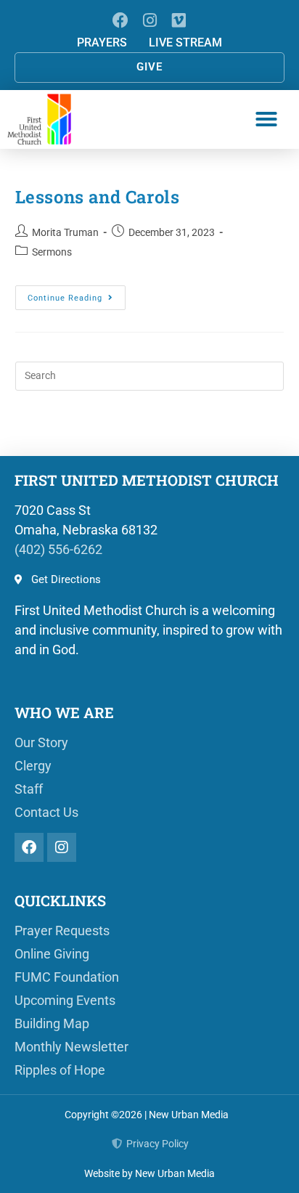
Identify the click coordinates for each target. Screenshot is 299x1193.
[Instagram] (149, 20)
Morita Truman (65, 232)
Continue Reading (77, 294)
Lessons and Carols (97, 196)
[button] (266, 119)
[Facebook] (120, 20)
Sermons (52, 252)
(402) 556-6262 (58, 549)
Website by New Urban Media (149, 1173)
